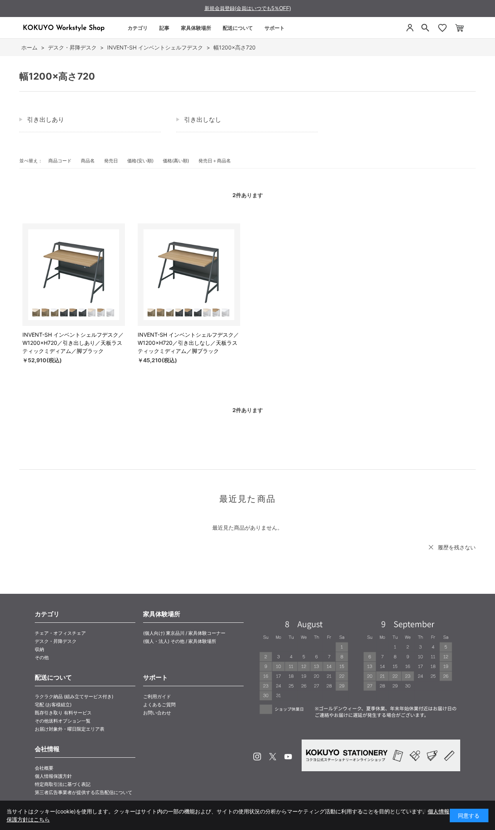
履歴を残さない (457, 547)
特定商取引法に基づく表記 (62, 784)
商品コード (60, 161)
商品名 (88, 161)
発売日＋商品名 (214, 161)
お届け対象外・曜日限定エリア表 (69, 729)
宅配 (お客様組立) (53, 704)
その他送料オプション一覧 (62, 721)
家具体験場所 (196, 28)
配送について (238, 28)
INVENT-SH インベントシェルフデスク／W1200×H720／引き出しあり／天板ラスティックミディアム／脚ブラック (73, 342)
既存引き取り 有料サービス (63, 713)
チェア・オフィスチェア (60, 633)
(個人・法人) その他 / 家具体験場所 (179, 641)
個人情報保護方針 (53, 776)
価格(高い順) (176, 161)
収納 (39, 649)
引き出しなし (202, 119)
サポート (275, 28)
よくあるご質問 (159, 704)
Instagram (257, 756)
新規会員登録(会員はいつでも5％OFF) (248, 8)
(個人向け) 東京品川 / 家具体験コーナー (184, 633)
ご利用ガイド (157, 696)
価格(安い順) (140, 161)
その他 (42, 657)
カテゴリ (138, 28)
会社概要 (44, 768)
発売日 (111, 161)
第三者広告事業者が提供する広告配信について (83, 792)
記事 (164, 28)
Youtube (288, 756)
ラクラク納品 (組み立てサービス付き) (74, 696)
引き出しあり (45, 119)
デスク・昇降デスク (56, 641)
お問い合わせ (157, 713)
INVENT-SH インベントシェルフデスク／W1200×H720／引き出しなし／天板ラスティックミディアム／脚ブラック (188, 342)
